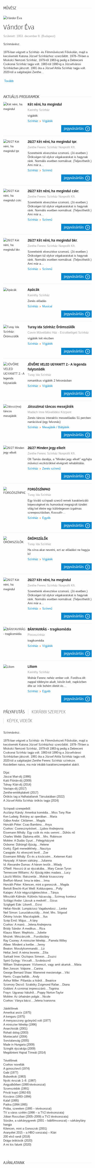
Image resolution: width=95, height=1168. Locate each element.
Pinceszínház (36, 634)
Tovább (8, 81)
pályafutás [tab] (14, 712)
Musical (47, 306)
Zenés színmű (51, 468)
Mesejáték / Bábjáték (55, 427)
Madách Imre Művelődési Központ (49, 412)
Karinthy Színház (39, 110)
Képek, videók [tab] (19, 720)
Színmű (47, 170)
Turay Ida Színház (39, 374)
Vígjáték (47, 121)
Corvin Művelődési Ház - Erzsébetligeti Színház (58, 332)
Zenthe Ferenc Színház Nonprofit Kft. (52, 147)
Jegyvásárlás (74, 129)
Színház (33, 121)
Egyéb (46, 518)
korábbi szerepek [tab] (49, 712)
